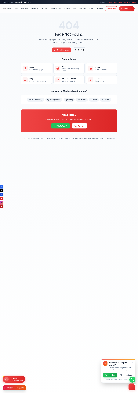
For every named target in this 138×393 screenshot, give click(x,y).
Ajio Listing (69, 100)
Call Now (81, 126)
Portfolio (67, 8)
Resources (82, 8)
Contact (100, 8)
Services (24, 8)
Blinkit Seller (82, 100)
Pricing (33, 8)
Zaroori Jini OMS (55, 8)
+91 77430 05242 (115, 2)
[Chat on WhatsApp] (132, 380)
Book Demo (111, 9)
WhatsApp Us (61, 126)
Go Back (81, 50)
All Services (106, 100)
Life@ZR (92, 8)
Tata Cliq (94, 100)
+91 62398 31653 (130, 2)
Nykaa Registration (54, 100)
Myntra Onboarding (35, 100)
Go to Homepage (63, 50)
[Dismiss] (133, 362)
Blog (74, 8)
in (1, 194)
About (16, 8)
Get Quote (126, 9)
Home (9, 8)
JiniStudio (44, 8)
